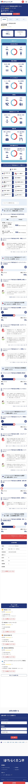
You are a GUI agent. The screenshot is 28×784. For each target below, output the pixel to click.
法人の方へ (17, 769)
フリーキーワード (4, 720)
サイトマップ (4, 769)
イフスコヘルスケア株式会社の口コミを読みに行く (13, 536)
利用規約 (16, 767)
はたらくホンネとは (6, 767)
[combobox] (14, 722)
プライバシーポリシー (11, 779)
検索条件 (3, 726)
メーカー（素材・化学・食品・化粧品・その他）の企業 (13, 742)
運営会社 (2, 779)
